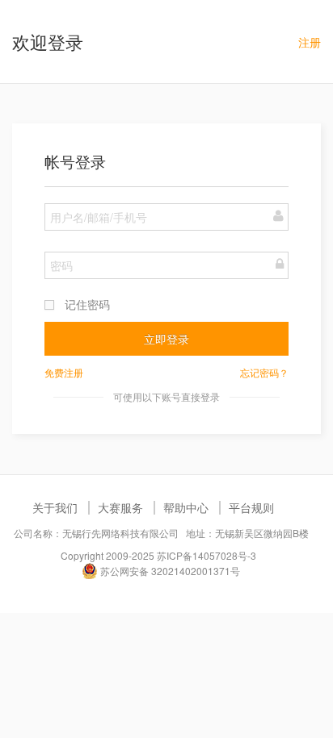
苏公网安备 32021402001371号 (169, 570)
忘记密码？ (264, 372)
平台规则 (251, 507)
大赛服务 (120, 507)
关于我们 (55, 507)
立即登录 (166, 339)
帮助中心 (186, 507)
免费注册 (63, 372)
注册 (309, 42)
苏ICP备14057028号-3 (206, 555)
